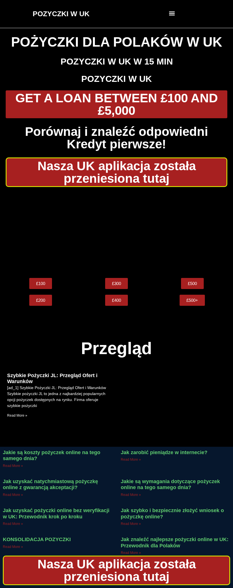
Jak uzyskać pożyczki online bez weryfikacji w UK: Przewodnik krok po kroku (56, 514)
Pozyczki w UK (116, 79)
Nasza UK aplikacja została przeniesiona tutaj (117, 172)
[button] (172, 13)
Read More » (17, 415)
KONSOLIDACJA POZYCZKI (37, 539)
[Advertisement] (116, 232)
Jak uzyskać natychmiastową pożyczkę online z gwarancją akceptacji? (50, 485)
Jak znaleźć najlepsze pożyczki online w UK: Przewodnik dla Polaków (174, 542)
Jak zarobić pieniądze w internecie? (164, 452)
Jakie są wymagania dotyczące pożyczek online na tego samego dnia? (170, 485)
